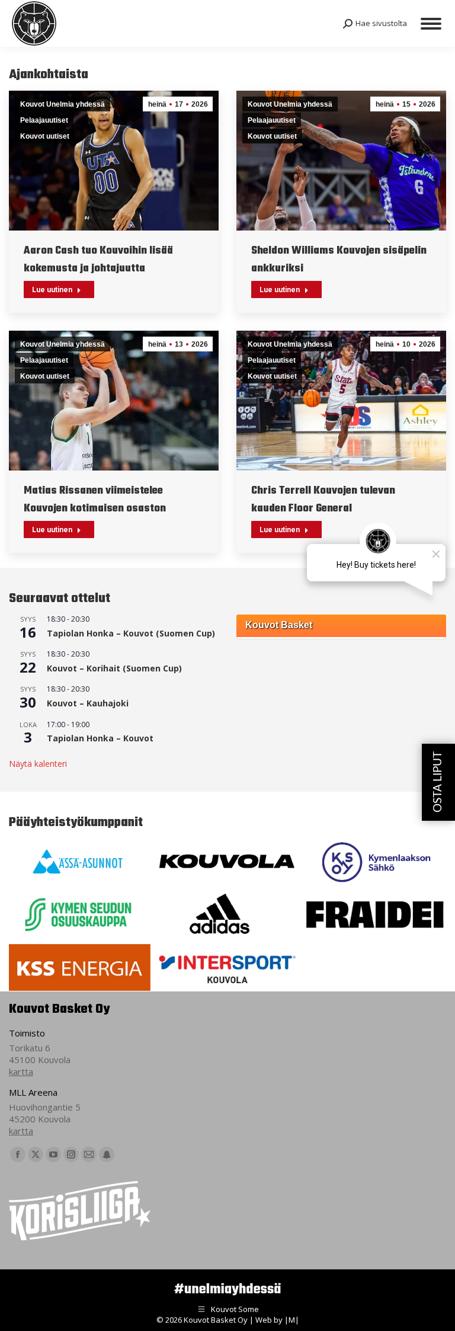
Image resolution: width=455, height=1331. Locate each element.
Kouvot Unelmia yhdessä (62, 104)
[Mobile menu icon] (431, 23)
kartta (21, 1071)
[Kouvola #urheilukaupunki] (227, 862)
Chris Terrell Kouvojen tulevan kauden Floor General (323, 499)
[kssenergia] (79, 967)
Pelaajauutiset (44, 120)
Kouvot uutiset (44, 136)
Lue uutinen (52, 290)
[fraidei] (375, 914)
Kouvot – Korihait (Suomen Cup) (114, 668)
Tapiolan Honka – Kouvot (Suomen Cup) (131, 633)
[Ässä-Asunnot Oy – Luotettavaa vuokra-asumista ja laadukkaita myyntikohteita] (79, 862)
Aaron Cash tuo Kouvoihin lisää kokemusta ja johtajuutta (98, 259)
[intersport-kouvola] (227, 967)
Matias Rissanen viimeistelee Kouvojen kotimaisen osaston (95, 499)
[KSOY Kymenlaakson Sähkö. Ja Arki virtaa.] (375, 862)
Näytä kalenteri (38, 763)
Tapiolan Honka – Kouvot (100, 738)
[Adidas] (227, 914)
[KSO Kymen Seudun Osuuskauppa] (79, 914)
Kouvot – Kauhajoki (88, 703)
